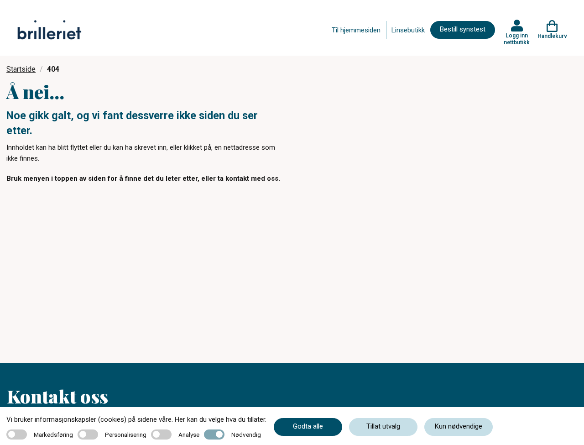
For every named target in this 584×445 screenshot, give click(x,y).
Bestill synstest (462, 29)
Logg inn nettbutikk (516, 38)
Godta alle (308, 426)
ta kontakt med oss (248, 178)
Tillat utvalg (383, 426)
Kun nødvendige (458, 426)
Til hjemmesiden (356, 30)
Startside (21, 69)
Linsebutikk (408, 30)
